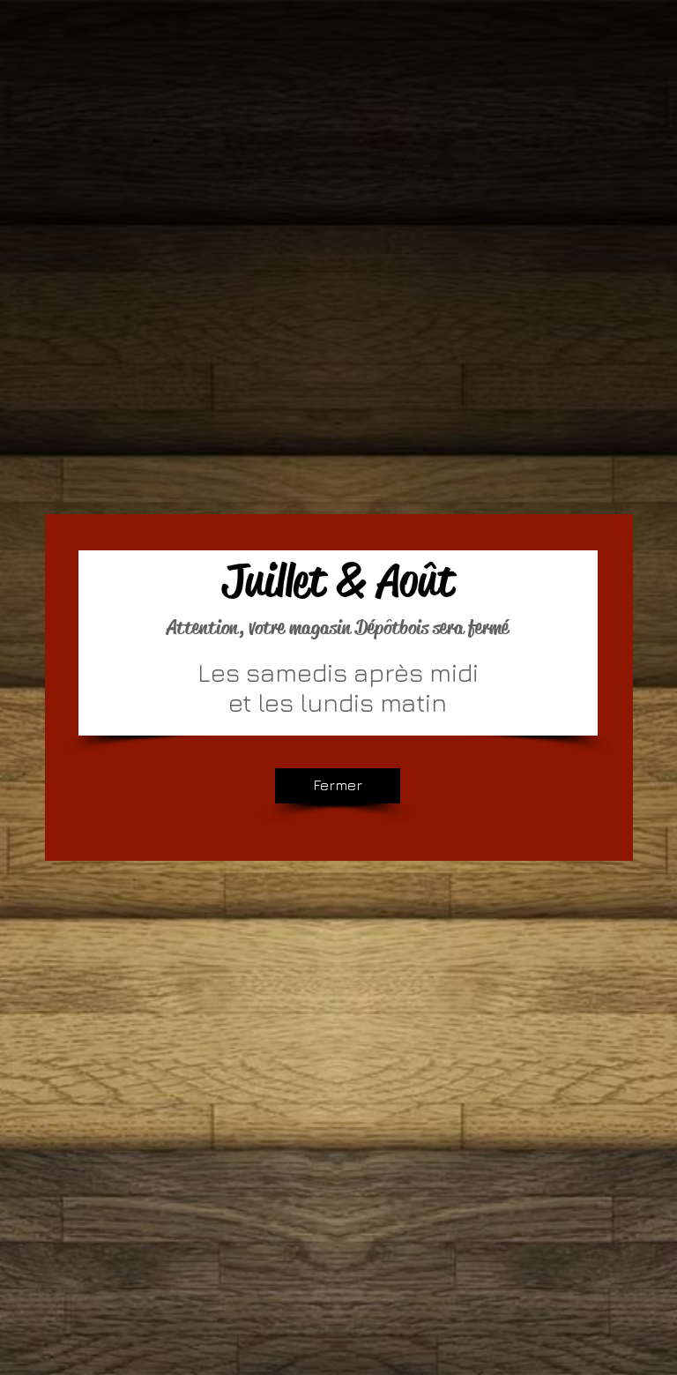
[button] (337, 785)
